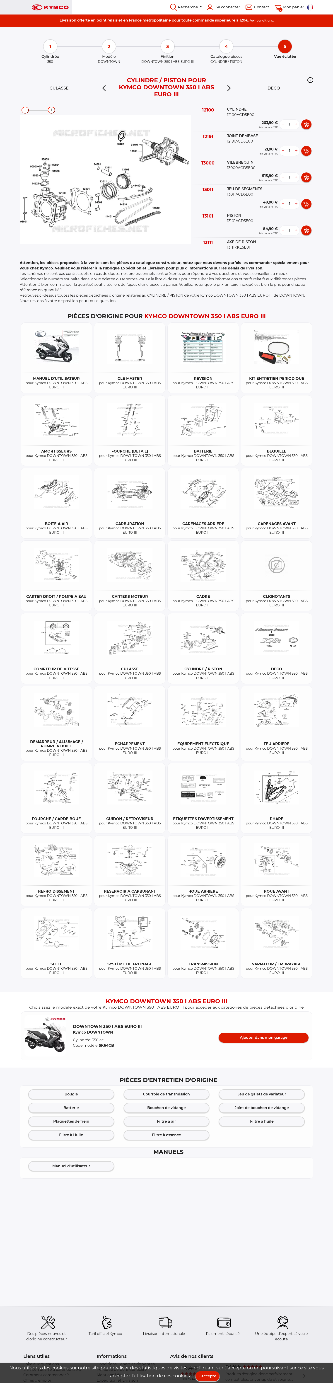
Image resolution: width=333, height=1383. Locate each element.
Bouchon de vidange (166, 1108)
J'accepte (207, 1376)
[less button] (283, 124)
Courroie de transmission (166, 1094)
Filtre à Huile (71, 1135)
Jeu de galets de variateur (262, 1094)
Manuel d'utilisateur (71, 1166)
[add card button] (306, 124)
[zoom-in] (51, 110)
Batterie (71, 1108)
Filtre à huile (262, 1121)
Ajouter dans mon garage (263, 1037)
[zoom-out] (25, 110)
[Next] (226, 88)
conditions (265, 20)
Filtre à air (166, 1121)
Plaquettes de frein (71, 1121)
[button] (310, 80)
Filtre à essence (166, 1135)
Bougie (71, 1094)
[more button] (296, 124)
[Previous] (107, 88)
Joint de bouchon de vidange (262, 1108)
